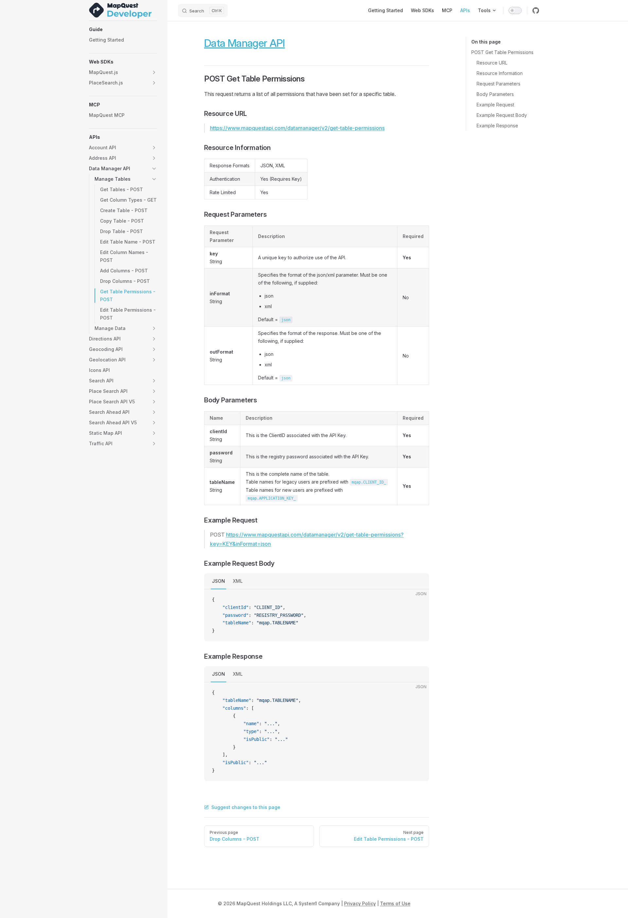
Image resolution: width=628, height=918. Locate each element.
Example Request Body (502, 115)
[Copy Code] (418, 599)
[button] (123, 29)
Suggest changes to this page (245, 807)
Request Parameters (498, 83)
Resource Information (500, 73)
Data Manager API (244, 43)
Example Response (497, 125)
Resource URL (492, 62)
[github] (536, 10)
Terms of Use (395, 903)
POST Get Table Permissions (502, 52)
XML (238, 581)
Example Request (495, 104)
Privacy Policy (360, 903)
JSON (218, 581)
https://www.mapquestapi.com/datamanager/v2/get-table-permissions (297, 128)
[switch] (515, 10)
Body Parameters (495, 94)
